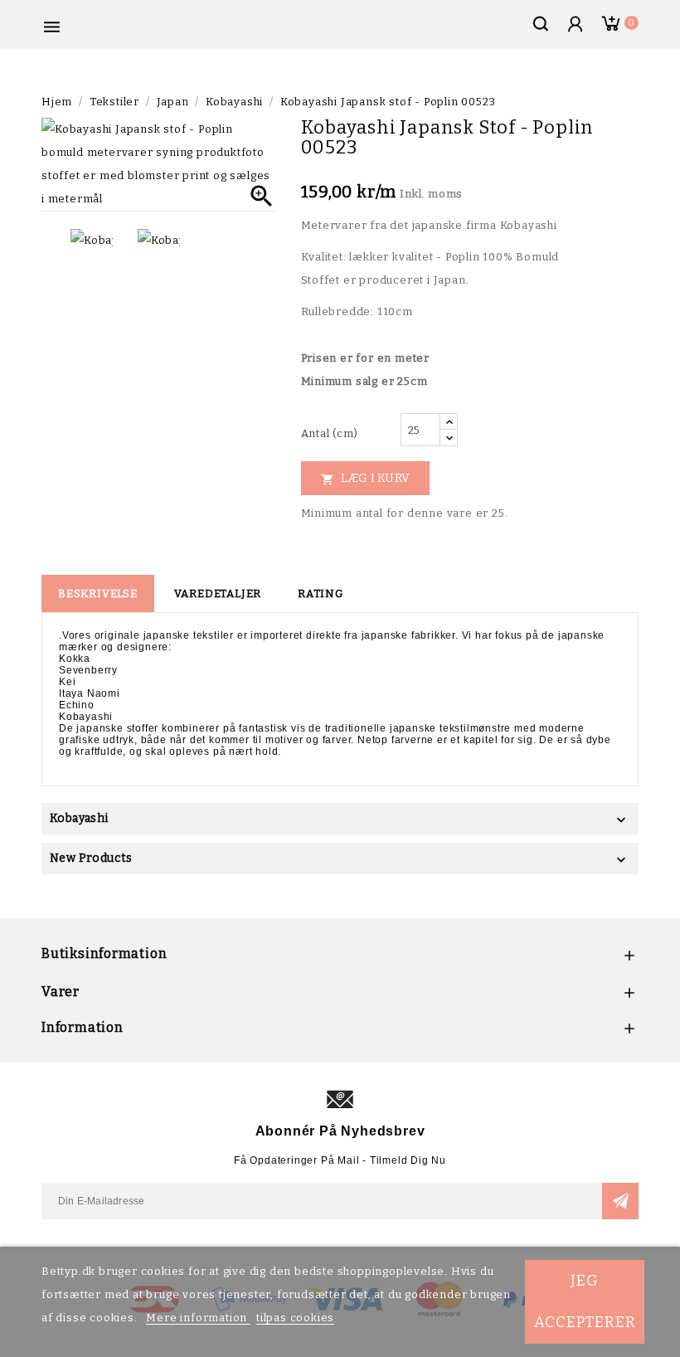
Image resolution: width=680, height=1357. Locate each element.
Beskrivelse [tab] (98, 593)
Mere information (198, 1317)
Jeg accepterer (585, 1301)
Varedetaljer (218, 593)
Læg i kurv (365, 478)
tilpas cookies (295, 1317)
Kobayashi (79, 818)
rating (320, 593)
